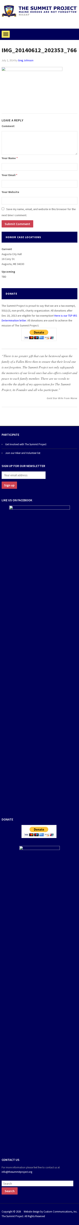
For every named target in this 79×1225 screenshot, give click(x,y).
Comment (8, 126)
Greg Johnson (25, 60)
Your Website (10, 192)
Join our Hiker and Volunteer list (22, 453)
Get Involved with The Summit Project (25, 444)
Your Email (9, 175)
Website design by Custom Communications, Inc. (50, 1211)
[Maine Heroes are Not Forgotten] (39, 11)
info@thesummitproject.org (17, 1172)
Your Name (10, 158)
